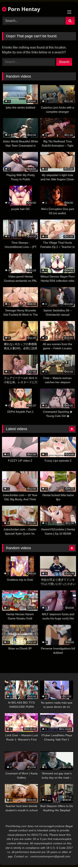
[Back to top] (65, 855)
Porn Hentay (23, 9)
